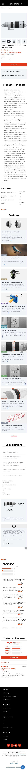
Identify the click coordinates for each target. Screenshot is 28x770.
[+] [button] (2, 591)
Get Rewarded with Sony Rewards (11, 71)
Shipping (2, 54)
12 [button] (16, 628)
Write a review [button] (14, 657)
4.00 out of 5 (17, 642)
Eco (4, 720)
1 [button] (3, 628)
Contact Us (5, 711)
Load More (14, 436)
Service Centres (7, 699)
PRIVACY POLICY (19, 767)
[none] (3, 41)
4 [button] (6, 628)
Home (2, 8)
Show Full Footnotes (8, 543)
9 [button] (12, 628)
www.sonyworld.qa (21, 754)
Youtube (5, 724)
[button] (2, 4)
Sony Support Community (9, 696)
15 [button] (20, 628)
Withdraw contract (7, 727)
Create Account (6, 708)
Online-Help (6, 693)
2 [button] (4, 628)
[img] (4, 666)
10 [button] (13, 628)
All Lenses (9, 8)
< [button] (2, 628)
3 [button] (5, 628)
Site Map (5, 739)
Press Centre (6, 736)
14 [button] (19, 628)
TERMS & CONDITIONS (10, 767)
